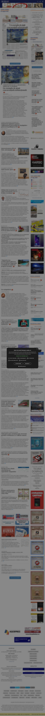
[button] (22, 356)
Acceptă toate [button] (18, 363)
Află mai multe (28, 354)
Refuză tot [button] (27, 363)
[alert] (22, 358)
